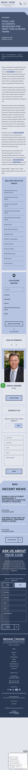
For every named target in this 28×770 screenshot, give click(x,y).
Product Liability (8, 244)
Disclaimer (14, 703)
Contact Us (14, 668)
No (19, 425)
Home (3, 54)
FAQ (14, 654)
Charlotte (7, 295)
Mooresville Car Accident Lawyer (11, 198)
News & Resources (11, 54)
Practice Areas (14, 657)
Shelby (6, 313)
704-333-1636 (15, 682)
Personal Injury (8, 263)
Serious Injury (8, 224)
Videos (14, 659)
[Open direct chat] (24, 751)
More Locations (14, 324)
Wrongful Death (8, 234)
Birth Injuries (7, 258)
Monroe (6, 303)
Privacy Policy (14, 701)
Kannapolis (7, 299)
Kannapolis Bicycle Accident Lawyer (12, 212)
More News (12, 540)
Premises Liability (9, 249)
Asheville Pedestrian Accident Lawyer (12, 218)
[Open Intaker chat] (11, 769)
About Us (14, 652)
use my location (14, 331)
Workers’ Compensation (11, 239)
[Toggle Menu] (25, 3)
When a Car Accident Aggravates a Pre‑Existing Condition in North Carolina (13, 499)
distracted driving (18, 160)
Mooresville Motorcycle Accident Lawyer (10, 191)
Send (14, 471)
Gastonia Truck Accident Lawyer (11, 205)
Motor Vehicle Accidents (11, 229)
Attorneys (14, 661)
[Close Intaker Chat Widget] (26, 751)
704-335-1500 (15, 681)
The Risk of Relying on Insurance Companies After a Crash (13, 519)
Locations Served (14, 666)
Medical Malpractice (10, 253)
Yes (9, 425)
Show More (14, 398)
